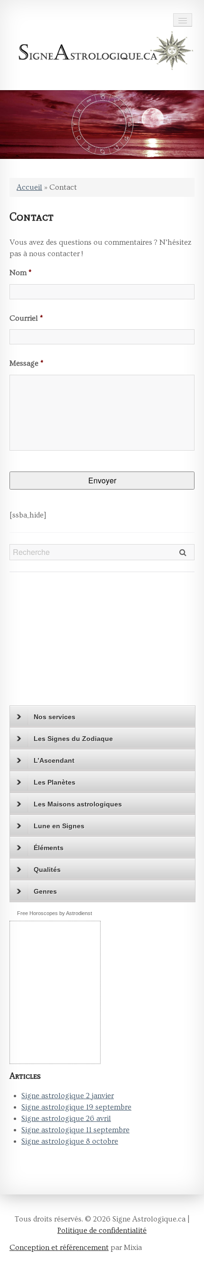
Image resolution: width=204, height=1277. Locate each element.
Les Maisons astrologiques (78, 804)
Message (26, 363)
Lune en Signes (59, 826)
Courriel (26, 318)
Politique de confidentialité (102, 1230)
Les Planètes (54, 782)
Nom (20, 272)
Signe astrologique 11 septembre (75, 1130)
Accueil (29, 187)
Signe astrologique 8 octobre (69, 1141)
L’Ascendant (54, 760)
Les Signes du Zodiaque (73, 738)
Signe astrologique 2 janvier (67, 1096)
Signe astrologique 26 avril (66, 1118)
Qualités (47, 869)
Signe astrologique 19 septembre (76, 1107)
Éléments (49, 847)
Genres (45, 891)
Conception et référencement (59, 1247)
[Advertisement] (68, 642)
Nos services (54, 717)
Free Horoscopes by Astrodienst (54, 913)
